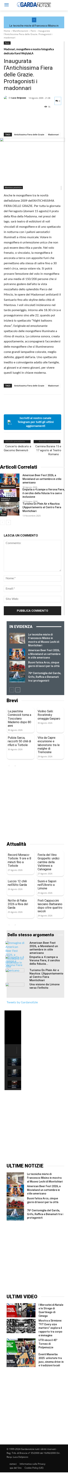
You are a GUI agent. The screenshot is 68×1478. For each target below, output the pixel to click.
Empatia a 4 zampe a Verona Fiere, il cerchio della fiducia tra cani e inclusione (43, 493)
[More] (42, 123)
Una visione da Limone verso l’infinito (44, 986)
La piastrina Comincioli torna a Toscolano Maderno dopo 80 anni (19, 718)
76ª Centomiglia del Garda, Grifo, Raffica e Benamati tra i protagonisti (44, 677)
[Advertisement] (34, 805)
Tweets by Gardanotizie (22, 1002)
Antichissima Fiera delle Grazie (29, 134)
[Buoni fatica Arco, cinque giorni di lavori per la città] (17, 666)
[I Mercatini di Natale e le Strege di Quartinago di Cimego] (21, 1310)
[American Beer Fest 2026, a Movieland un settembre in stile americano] (9, 480)
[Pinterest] (25, 123)
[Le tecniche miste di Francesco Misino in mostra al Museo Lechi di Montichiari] (17, 638)
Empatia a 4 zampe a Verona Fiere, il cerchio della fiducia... (44, 960)
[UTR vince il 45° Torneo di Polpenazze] (21, 1345)
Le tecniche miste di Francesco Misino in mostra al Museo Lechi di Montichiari (45, 1178)
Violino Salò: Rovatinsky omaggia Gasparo (49, 714)
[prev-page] (2, 522)
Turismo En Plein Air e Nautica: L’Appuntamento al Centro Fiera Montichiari (41, 507)
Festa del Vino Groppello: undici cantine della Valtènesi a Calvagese (48, 862)
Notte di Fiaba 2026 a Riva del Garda (18, 904)
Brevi (12, 700)
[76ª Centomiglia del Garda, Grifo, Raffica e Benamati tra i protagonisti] (17, 676)
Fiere (33, 30)
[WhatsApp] (33, 123)
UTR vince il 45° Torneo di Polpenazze (48, 1344)
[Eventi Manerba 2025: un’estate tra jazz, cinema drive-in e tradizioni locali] (21, 1360)
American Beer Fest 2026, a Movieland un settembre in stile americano (41, 479)
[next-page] (8, 522)
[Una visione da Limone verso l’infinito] (14, 989)
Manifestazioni (20, 30)
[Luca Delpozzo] (6, 98)
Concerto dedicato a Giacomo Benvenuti (17, 448)
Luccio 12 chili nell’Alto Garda (17, 883)
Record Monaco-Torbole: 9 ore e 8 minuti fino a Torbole (19, 860)
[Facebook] (7, 123)
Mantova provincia (13, 187)
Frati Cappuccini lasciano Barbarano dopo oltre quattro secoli (50, 906)
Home (7, 30)
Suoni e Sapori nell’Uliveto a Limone (47, 884)
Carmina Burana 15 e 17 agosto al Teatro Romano (48, 450)
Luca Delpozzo (18, 97)
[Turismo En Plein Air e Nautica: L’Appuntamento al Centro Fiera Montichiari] (9, 509)
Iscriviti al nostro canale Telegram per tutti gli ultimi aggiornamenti (36, 422)
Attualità (16, 844)
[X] (16, 123)
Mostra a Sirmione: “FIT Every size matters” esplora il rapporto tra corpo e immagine (50, 1328)
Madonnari (53, 134)
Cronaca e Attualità (5, 499)
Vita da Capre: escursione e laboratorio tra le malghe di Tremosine (49, 745)
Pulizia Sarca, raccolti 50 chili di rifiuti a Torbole (19, 741)
